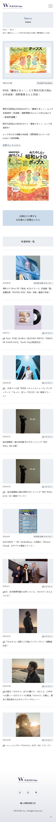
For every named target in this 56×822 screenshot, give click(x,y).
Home (5, 30)
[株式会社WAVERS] (13, 6)
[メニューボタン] (50, 6)
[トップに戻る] (50, 816)
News (12, 30)
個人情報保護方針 (28, 803)
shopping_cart (36, 793)
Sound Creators (45, 83)
